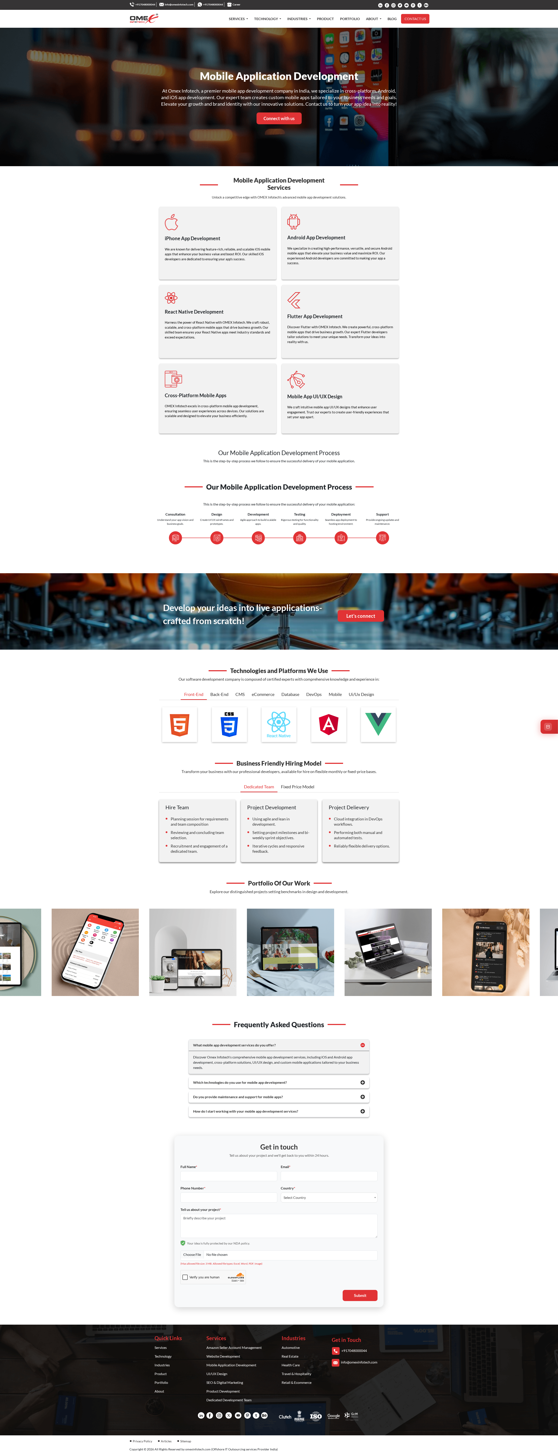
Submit (360, 1295)
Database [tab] (290, 694)
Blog (392, 19)
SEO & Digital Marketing (224, 1382)
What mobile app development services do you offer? (234, 1045)
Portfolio (161, 1382)
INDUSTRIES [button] (297, 19)
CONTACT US (415, 19)
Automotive (291, 1347)
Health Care (291, 1365)
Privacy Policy (142, 1441)
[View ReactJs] (279, 724)
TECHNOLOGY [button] (266, 19)
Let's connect (360, 616)
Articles (166, 1441)
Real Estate (290, 1356)
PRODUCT (325, 19)
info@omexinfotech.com (179, 4)
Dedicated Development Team (229, 1400)
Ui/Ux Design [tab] (361, 694)
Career (236, 4)
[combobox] (329, 1198)
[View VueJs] (378, 724)
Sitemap (185, 1441)
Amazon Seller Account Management (234, 1347)
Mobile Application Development (231, 1365)
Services (161, 1347)
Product (161, 1374)
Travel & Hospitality (296, 1374)
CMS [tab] (240, 694)
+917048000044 (145, 4)
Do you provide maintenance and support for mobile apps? (238, 1097)
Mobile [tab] (335, 694)
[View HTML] (179, 724)
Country (288, 1188)
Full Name (188, 1167)
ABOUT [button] (372, 19)
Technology (163, 1356)
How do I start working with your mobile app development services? (245, 1111)
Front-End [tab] (193, 694)
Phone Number (192, 1188)
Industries (162, 1365)
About (159, 1391)
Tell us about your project (200, 1209)
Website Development (223, 1356)
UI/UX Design (216, 1374)
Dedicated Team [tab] (259, 786)
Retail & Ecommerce (296, 1382)
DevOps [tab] (314, 694)
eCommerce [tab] (263, 694)
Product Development (223, 1391)
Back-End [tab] (219, 694)
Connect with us (279, 118)
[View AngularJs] (328, 724)
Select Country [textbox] (295, 1197)
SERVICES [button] (237, 19)
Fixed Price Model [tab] (297, 786)
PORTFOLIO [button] (350, 19)
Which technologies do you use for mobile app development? (240, 1082)
